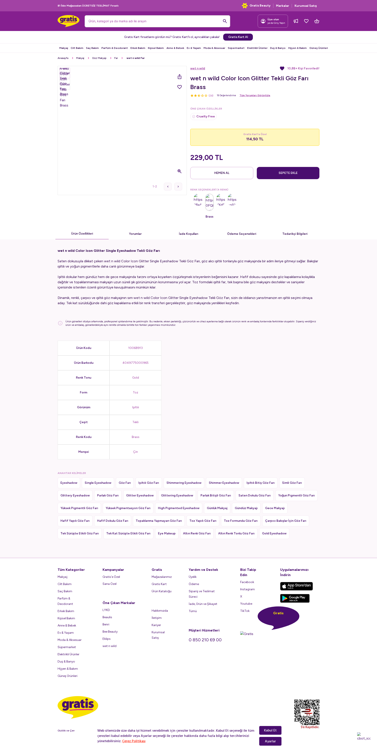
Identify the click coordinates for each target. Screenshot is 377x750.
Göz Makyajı (99, 58)
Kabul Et (270, 730)
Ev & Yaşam (194, 48)
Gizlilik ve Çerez (67, 730)
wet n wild (197, 68)
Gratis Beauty (260, 5)
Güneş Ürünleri (318, 48)
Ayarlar (270, 741)
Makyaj (63, 48)
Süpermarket (236, 48)
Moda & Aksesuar (214, 48)
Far (116, 58)
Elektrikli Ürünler (257, 48)
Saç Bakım (92, 48)
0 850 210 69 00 (205, 639)
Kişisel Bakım (156, 48)
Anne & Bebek (175, 48)
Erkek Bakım (137, 48)
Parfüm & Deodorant (114, 48)
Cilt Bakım (77, 48)
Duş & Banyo (278, 48)
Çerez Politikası (134, 741)
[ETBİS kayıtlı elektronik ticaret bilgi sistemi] (306, 714)
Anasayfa (63, 58)
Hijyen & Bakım (297, 48)
